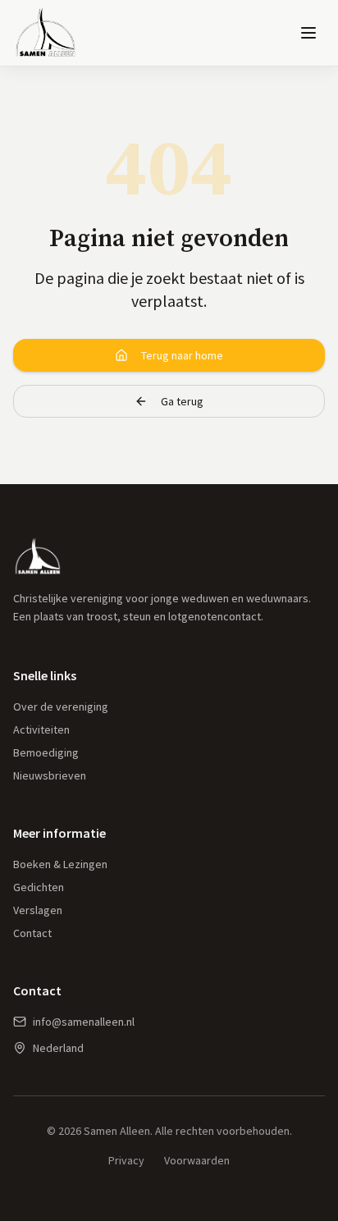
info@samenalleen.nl (84, 1021)
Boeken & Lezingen (60, 864)
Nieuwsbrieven (49, 775)
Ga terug (182, 401)
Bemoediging (46, 752)
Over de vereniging (60, 706)
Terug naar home (182, 355)
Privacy (126, 1160)
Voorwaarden (197, 1160)
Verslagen (37, 910)
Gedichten (38, 887)
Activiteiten (41, 729)
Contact (32, 933)
